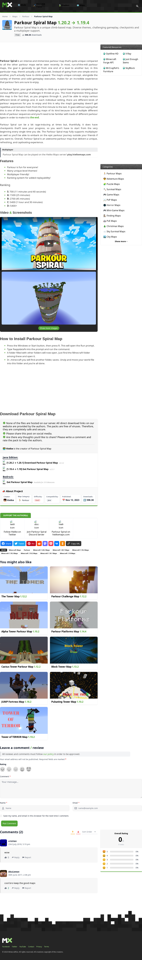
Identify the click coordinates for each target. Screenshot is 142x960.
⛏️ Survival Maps (112, 189)
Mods (22, 5)
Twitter (14, 947)
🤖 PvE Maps (110, 220)
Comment (5, 776)
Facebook (6, 947)
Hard (37, 500)
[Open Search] (137, 6)
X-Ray (128, 53)
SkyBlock (130, 68)
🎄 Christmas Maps (113, 226)
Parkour (25, 16)
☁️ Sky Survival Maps (114, 231)
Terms (46, 947)
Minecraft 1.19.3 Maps (9, 553)
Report (28, 857)
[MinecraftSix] (7, 4)
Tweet (21, 543)
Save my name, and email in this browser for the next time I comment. (36, 815)
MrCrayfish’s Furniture (111, 70)
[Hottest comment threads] (78, 832)
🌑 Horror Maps (111, 205)
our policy (48, 754)
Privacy (39, 947)
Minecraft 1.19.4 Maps (80, 550)
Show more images (49, 328)
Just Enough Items (130, 61)
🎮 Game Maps (111, 194)
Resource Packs (39, 5)
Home (5, 16)
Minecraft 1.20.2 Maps (41, 550)
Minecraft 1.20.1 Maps (61, 550)
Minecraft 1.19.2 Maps (29, 553)
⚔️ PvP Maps (110, 199)
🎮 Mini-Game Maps (114, 210)
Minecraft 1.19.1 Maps (48, 553)
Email (76, 802)
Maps (81, 5)
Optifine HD (112, 53)
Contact (31, 947)
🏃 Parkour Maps (112, 173)
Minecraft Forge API (109, 61)
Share (8, 543)
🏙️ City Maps (110, 236)
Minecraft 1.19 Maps (67, 553)
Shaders (64, 5)
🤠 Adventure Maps (113, 178)
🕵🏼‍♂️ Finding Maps (112, 215)
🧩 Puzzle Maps (111, 184)
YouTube (22, 947)
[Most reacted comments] (73, 832)
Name (3, 802)
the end (34, 117)
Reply (16, 857)
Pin (33, 543)
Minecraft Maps (15, 550)
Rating (3, 764)
